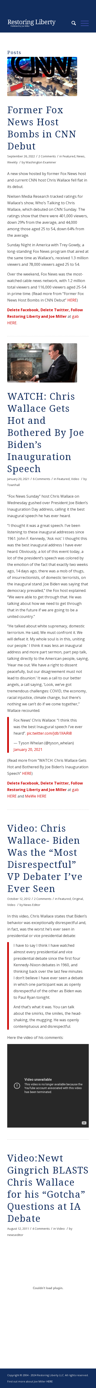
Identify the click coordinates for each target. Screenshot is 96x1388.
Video (75, 479)
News (81, 156)
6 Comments (41, 479)
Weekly (12, 162)
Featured (69, 156)
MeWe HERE (35, 796)
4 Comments (41, 1228)
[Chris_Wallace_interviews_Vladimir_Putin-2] (42, 363)
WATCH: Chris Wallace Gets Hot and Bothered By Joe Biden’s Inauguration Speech (45, 432)
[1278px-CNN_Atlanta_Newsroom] (42, 76)
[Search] (71, 23)
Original (77, 899)
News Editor (32, 905)
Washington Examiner (41, 162)
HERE (72, 300)
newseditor (15, 1235)
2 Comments (47, 156)
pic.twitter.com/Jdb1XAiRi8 (49, 733)
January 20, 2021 (28, 749)
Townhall (13, 485)
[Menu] (82, 23)
